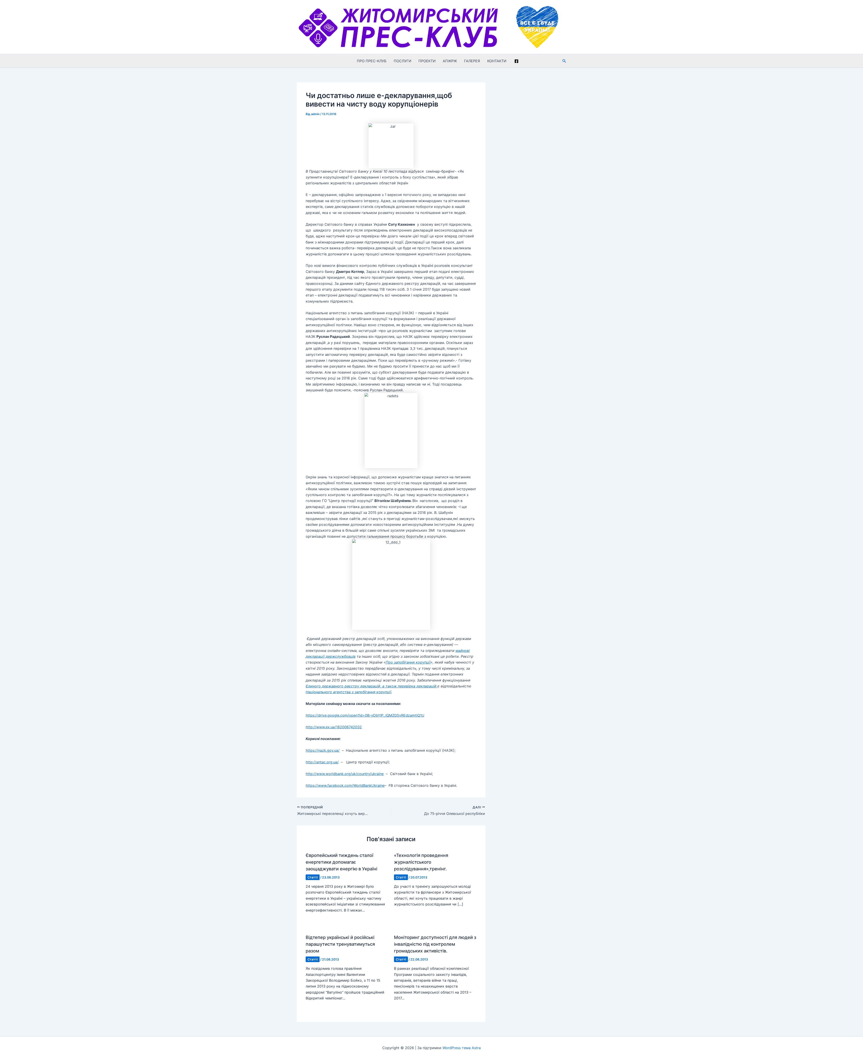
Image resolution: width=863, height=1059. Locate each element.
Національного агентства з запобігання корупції (348, 692)
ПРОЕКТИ (427, 61)
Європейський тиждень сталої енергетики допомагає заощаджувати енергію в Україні (341, 862)
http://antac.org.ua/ (322, 762)
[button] (564, 61)
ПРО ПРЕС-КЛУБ (372, 61)
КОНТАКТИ (496, 61)
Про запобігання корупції (408, 662)
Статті (312, 877)
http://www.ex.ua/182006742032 (334, 727)
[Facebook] (516, 61)
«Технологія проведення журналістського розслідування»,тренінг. (421, 862)
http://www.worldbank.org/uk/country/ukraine (345, 773)
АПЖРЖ (450, 61)
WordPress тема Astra (462, 1048)
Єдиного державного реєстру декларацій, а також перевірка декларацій (372, 686)
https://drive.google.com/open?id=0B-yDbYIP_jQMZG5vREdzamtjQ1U (365, 715)
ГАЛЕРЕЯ (472, 61)
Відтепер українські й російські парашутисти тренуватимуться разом (340, 944)
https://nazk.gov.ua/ (323, 750)
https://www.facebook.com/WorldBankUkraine (345, 785)
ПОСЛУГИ (402, 61)
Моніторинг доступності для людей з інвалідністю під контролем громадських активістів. (435, 944)
